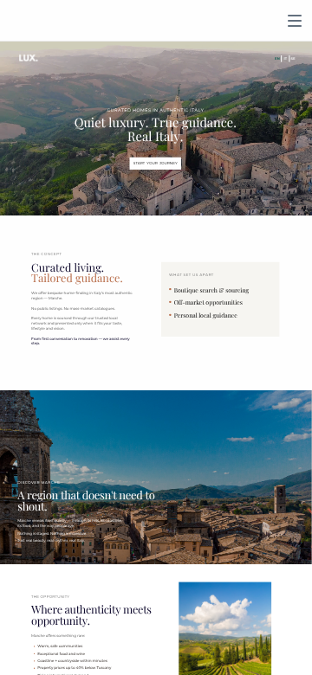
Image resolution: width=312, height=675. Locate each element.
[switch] (294, 20)
